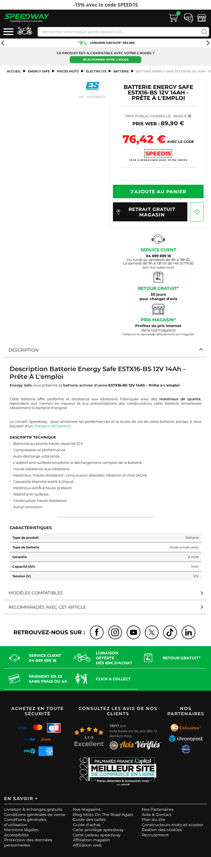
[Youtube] (133, 632)
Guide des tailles (89, 819)
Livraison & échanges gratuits (33, 809)
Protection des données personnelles (28, 842)
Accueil (14, 71)
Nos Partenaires (157, 809)
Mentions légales (21, 829)
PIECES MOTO (68, 71)
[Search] (203, 32)
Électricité (96, 71)
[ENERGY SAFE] (93, 86)
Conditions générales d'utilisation (25, 822)
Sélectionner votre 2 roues (105, 59)
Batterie (121, 71)
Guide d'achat (87, 824)
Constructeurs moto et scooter (172, 824)
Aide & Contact (156, 814)
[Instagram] (115, 632)
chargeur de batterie (52, 426)
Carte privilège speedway (98, 829)
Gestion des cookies (162, 829)
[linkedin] (188, 632)
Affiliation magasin (91, 839)
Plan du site (153, 819)
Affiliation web (87, 845)
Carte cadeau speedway (97, 834)
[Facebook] (97, 632)
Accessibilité (16, 834)
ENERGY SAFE (39, 71)
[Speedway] (26, 18)
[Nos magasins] (201, 17)
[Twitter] (152, 632)
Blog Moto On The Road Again (103, 814)
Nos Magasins (86, 809)
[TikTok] (170, 632)
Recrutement (155, 834)
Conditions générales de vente (34, 814)
